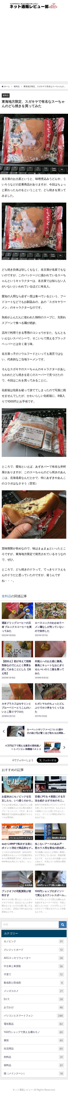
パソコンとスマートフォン (33, 1015)
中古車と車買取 (33, 966)
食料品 (6, 95)
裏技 (33, 1040)
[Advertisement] (34, 47)
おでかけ (33, 1007)
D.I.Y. (33, 999)
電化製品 (33, 1023)
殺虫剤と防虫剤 (33, 982)
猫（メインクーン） (33, 1073)
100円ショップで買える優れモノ (33, 1032)
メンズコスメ (33, 990)
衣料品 (33, 1056)
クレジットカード (33, 949)
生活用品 (33, 1048)
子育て (33, 974)
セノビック (33, 941)
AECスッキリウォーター (33, 957)
